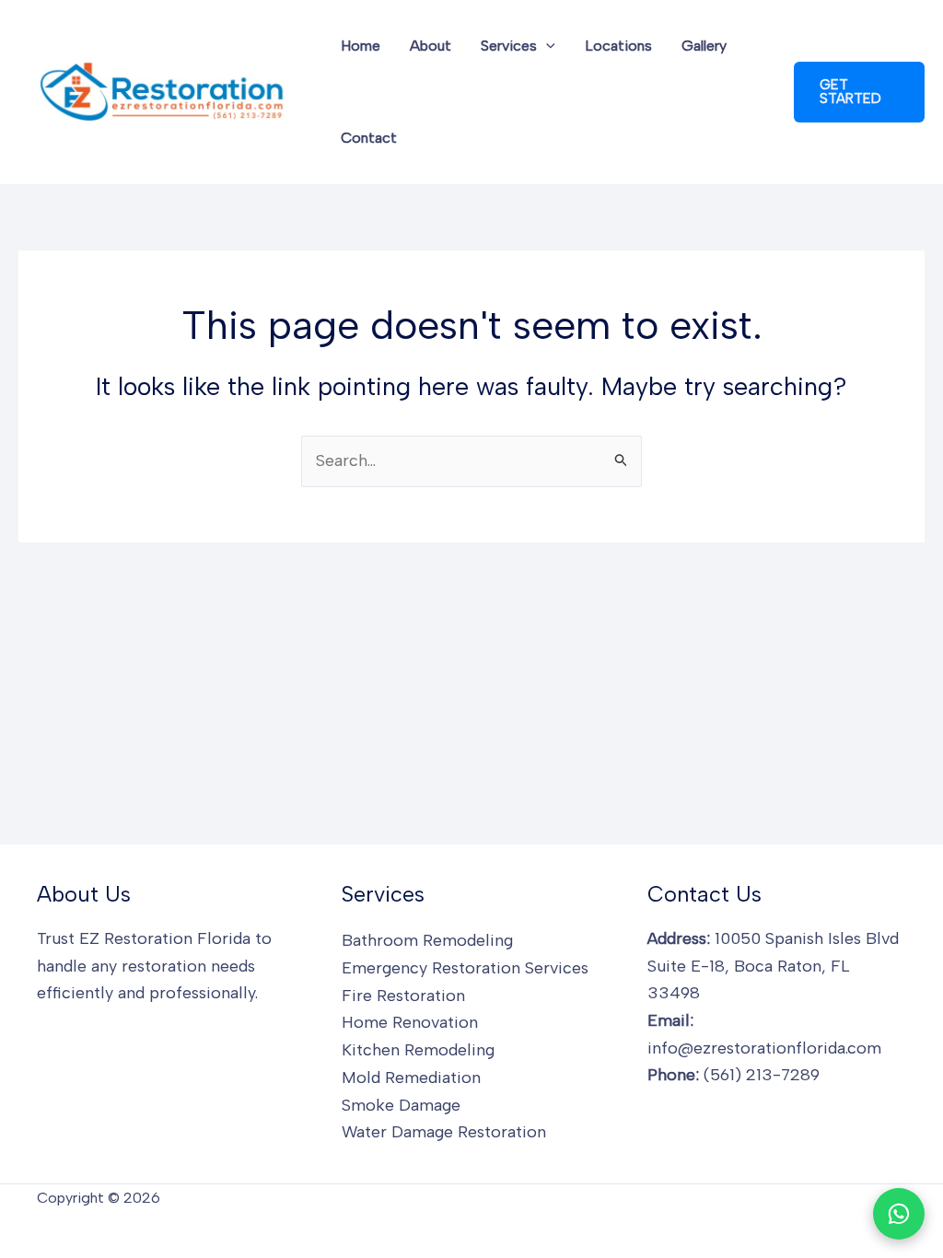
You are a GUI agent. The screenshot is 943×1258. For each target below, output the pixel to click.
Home (360, 45)
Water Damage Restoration (444, 1132)
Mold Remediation (411, 1077)
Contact (369, 137)
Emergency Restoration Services (465, 968)
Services (509, 45)
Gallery (704, 45)
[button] (546, 46)
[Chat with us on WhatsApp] (899, 1214)
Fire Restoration (403, 995)
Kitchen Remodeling (418, 1050)
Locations (618, 45)
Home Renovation (410, 1022)
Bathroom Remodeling (427, 940)
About (430, 45)
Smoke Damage (401, 1105)
